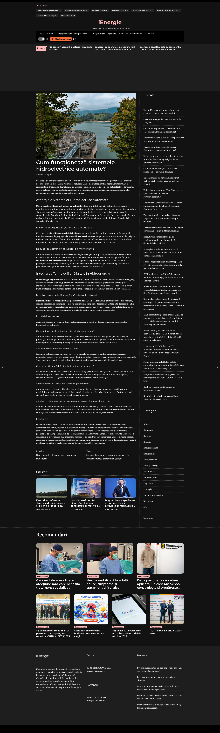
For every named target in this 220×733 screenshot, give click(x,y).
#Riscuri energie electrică (168, 10)
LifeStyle (147, 489)
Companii (148, 429)
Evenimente (149, 471)
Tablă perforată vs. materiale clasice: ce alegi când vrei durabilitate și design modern (161, 218)
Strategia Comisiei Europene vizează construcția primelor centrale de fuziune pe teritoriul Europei (162, 252)
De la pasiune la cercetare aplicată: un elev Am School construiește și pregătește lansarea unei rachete (163, 159)
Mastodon (148, 518)
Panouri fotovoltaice (153, 495)
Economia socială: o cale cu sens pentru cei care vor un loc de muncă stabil (160, 48)
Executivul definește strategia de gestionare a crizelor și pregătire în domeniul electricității (50, 504)
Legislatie (111, 33)
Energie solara (80, 33)
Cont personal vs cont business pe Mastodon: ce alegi (89, 633)
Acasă (41, 33)
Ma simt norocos (63, 39)
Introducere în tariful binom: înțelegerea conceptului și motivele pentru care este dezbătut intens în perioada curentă (84, 507)
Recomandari (136, 33)
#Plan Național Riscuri (142, 10)
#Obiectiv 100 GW (99, 10)
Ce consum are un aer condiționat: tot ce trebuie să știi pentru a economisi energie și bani (162, 181)
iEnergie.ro (41, 669)
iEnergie (110, 22)
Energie (49, 33)
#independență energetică (49, 10)
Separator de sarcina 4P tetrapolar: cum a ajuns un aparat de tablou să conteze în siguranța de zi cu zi (162, 205)
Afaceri (146, 424)
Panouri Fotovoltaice (96, 697)
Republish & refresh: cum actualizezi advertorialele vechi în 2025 (126, 633)
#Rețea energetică (120, 10)
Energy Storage (150, 465)
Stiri (145, 507)
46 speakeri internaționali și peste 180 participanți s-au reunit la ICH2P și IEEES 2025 (162, 377)
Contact (150, 33)
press (50, 174)
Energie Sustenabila (96, 700)
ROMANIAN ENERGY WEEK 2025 (166, 632)
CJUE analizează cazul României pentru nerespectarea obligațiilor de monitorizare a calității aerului (163, 277)
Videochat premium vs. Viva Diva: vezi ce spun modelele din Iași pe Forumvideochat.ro (163, 193)
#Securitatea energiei (47, 15)
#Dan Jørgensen (68, 15)
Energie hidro (98, 33)
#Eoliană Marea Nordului (76, 10)
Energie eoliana (64, 33)
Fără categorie (150, 477)
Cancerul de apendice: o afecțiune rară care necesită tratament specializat (114, 48)
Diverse (121, 33)
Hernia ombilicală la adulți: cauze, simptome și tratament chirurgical (108, 584)
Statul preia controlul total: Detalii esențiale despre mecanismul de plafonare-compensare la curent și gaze (163, 365)
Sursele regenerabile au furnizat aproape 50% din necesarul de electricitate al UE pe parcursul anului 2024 (163, 265)
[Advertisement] (110, 70)
